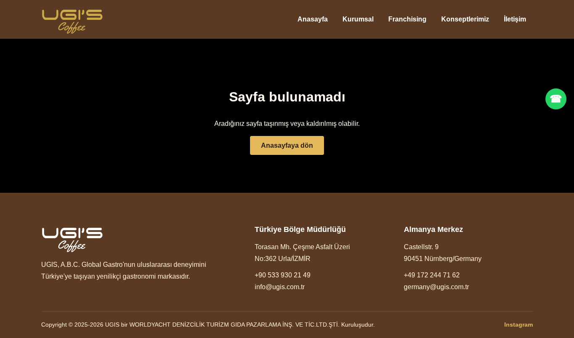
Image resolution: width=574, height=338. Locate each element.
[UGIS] (72, 19)
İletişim (515, 19)
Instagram (518, 324)
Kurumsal (358, 19)
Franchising (407, 19)
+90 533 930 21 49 (283, 275)
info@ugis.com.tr (280, 286)
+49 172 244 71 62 (432, 275)
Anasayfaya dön (287, 145)
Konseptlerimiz (465, 19)
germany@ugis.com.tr (436, 286)
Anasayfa (313, 19)
